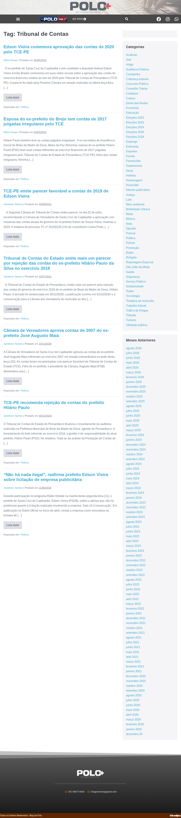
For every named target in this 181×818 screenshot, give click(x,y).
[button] (18, 19)
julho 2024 (132, 468)
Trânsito (131, 315)
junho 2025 (133, 415)
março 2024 (133, 488)
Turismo (131, 320)
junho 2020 (133, 705)
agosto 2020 (134, 695)
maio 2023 (132, 536)
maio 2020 (132, 709)
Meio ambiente (135, 204)
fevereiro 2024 (135, 492)
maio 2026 (132, 362)
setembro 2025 (135, 401)
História (131, 175)
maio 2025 (132, 420)
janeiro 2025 (134, 439)
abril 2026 (132, 367)
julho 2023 (132, 526)
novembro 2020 (136, 680)
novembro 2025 (136, 391)
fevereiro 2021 (135, 666)
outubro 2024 (134, 454)
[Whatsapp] (176, 19)
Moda (129, 213)
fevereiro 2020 (135, 724)
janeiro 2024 (134, 497)
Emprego (132, 141)
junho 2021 (133, 647)
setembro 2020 (135, 690)
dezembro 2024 (136, 444)
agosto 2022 (134, 579)
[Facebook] (158, 19)
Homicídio (132, 185)
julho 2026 (132, 353)
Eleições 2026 (135, 132)
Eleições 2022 (135, 122)
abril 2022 (132, 599)
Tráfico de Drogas (137, 310)
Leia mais (14, 96)
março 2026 (133, 372)
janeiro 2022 (134, 613)
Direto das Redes (137, 103)
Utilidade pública (136, 325)
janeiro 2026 (134, 381)
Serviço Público (136, 281)
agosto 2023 (134, 521)
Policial (130, 233)
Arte (128, 59)
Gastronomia (134, 165)
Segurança (133, 276)
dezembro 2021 (136, 618)
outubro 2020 (134, 685)
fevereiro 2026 (135, 377)
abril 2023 (132, 541)
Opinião (131, 228)
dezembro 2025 (136, 386)
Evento (130, 156)
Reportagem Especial (139, 262)
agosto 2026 (134, 348)
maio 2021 (132, 652)
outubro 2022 (134, 569)
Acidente (131, 54)
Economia (132, 107)
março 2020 (133, 719)
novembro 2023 (136, 507)
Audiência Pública (137, 69)
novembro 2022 (136, 565)
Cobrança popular (137, 79)
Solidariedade (135, 286)
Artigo (129, 64)
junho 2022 (133, 589)
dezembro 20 (134, 734)
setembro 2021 (135, 632)
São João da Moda (138, 267)
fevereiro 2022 (135, 608)
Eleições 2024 (135, 127)
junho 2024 (133, 473)
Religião (131, 257)
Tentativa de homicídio (140, 300)
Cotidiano (132, 93)
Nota (129, 223)
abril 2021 (132, 656)
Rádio (130, 252)
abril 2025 (132, 425)
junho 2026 (133, 357)
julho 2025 (132, 410)
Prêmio (130, 242)
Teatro (130, 291)
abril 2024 (132, 483)
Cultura (130, 98)
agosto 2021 (134, 637)
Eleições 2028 (135, 136)
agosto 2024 (134, 463)
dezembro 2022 (136, 560)
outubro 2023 (134, 512)
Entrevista (132, 146)
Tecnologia (133, 295)
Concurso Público (137, 83)
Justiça (130, 194)
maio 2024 (132, 478)
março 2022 (133, 603)
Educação (132, 112)
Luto (129, 199)
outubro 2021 (134, 627)
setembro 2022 (135, 574)
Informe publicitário (138, 189)
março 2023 (133, 545)
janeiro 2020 (134, 729)
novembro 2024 (136, 449)
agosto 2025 (134, 406)
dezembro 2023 (136, 502)
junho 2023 (133, 531)
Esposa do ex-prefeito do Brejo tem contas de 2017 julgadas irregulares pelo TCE (55, 121)
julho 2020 (132, 700)
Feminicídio (133, 160)
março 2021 (133, 661)
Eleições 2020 (135, 117)
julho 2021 (132, 642)
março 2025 (133, 430)
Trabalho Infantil (136, 305)
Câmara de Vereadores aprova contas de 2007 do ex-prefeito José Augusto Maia (56, 333)
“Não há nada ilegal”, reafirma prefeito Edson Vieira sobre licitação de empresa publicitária (56, 477)
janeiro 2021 (134, 671)
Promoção (132, 247)
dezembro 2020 (136, 676)
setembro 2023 (135, 516)
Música (130, 218)
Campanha (133, 74)
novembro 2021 (136, 622)
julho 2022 (132, 584)
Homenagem (134, 180)
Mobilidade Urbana (138, 209)
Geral (129, 170)
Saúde (130, 271)
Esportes (131, 151)
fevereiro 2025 (135, 434)
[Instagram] (167, 19)
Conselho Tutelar (137, 88)
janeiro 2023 (134, 555)
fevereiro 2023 (135, 550)
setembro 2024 (135, 459)
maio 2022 (132, 594)
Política (25, 107)
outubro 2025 (134, 396)
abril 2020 (132, 714)
